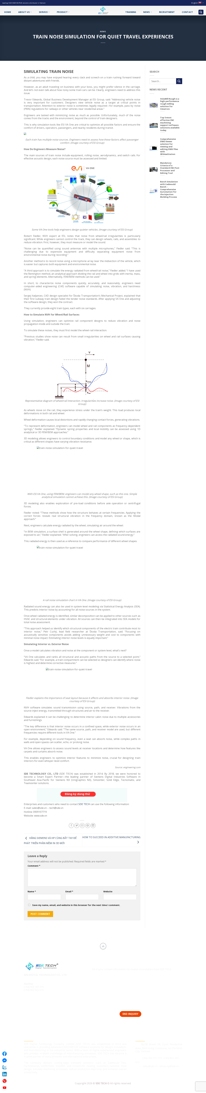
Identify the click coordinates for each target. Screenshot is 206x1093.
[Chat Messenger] (5, 1060)
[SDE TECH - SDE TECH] (103, 10)
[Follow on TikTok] (32, 1000)
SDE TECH (84, 804)
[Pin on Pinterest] (87, 825)
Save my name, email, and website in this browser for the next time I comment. (76, 905)
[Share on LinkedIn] (93, 825)
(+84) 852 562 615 (34, 990)
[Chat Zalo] (5, 1067)
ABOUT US (24, 12)
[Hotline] (5, 1081)
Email (69, 891)
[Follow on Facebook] (27, 1000)
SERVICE (43, 12)
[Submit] (179, 81)
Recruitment (167, 12)
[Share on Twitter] (76, 825)
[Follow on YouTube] (44, 1000)
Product (62, 12)
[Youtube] (5, 1088)
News (146, 12)
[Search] (201, 12)
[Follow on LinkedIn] (38, 1000)
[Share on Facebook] (71, 825)
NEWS (103, 31)
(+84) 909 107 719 (34, 987)
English (194, 3)
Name (32, 891)
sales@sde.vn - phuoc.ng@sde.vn (161, 1066)
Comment (34, 865)
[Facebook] (5, 1054)
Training (130, 12)
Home (7, 12)
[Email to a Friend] (82, 825)
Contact (187, 12)
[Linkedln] (5, 1074)
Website (107, 891)
